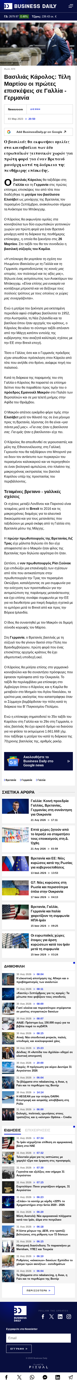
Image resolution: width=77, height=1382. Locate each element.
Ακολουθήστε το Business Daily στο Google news (38, 761)
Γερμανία (27, 780)
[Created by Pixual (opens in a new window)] (38, 1366)
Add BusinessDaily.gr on (39, 132)
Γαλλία (41, 780)
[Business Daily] (30, 6)
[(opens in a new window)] (6, 1377)
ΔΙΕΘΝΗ (35, 109)
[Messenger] (45, 1377)
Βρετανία (11, 780)
